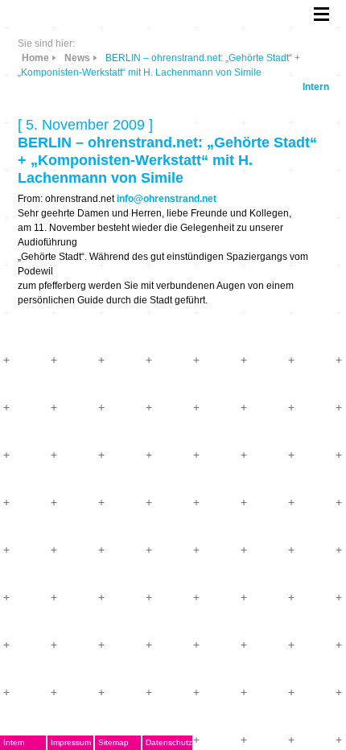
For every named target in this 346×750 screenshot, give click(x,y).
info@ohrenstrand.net (166, 198)
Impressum (71, 742)
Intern (316, 87)
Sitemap (113, 742)
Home (35, 58)
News (77, 58)
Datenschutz (169, 742)
